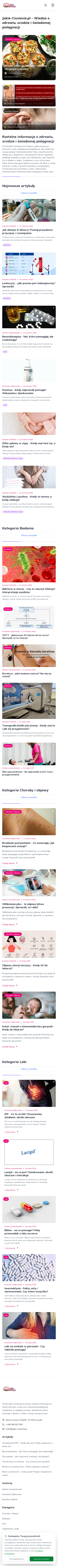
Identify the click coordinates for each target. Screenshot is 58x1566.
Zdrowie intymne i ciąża (13, 458)
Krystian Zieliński (9, 226)
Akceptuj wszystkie (41, 1559)
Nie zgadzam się (17, 1559)
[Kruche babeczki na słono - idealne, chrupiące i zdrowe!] (29, 57)
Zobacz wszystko (29, 193)
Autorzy (7, 1483)
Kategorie (8, 1507)
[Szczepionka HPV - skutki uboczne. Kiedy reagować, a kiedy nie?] (29, 95)
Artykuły (7, 1436)
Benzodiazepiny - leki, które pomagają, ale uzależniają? (27, 1451)
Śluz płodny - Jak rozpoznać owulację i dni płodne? (25, 1456)
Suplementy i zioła (10, 1528)
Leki (6, 88)
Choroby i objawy (13, 39)
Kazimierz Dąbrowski (11, 386)
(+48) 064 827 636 (14, 1424)
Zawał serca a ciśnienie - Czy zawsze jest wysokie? (26, 1461)
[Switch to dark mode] (45, 5)
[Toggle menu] (53, 5)
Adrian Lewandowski (11, 333)
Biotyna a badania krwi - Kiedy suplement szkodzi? (25, 1466)
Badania (6, 245)
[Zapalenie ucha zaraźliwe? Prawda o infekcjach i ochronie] (29, 119)
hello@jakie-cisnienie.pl (16, 1429)
